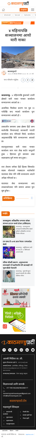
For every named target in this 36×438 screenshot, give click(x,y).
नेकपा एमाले (17, 15)
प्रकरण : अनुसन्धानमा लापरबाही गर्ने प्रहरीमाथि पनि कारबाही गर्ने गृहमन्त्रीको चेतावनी (17, 265)
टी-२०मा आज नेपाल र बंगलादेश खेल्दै (17, 243)
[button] (33, 10)
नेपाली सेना (26, 412)
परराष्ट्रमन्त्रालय (10, 424)
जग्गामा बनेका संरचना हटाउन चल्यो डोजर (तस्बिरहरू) (17, 222)
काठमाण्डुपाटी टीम (18, 400)
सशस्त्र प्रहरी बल (27, 415)
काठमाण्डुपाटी (12, 71)
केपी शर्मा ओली (7, 15)
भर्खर (5, 213)
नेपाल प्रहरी (26, 418)
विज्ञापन (11, 430)
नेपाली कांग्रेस (27, 15)
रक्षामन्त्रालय (9, 421)
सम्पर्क (17, 430)
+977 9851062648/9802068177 (17, 388)
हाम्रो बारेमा (4, 430)
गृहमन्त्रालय (9, 417)
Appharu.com (30, 434)
